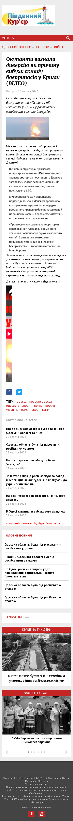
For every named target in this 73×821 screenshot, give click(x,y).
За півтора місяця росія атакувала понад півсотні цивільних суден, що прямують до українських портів (36, 480)
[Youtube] (42, 814)
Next (66, 752)
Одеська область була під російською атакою (32, 587)
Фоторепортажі (36, 693)
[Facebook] (31, 814)
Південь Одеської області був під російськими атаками (29, 558)
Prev (7, 752)
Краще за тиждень (36, 629)
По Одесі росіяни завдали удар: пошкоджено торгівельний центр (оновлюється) (29, 572)
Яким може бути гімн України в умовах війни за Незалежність (36, 678)
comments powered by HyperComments (33, 523)
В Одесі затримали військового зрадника (35, 511)
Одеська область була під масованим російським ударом (33, 446)
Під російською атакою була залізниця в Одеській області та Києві (35, 431)
